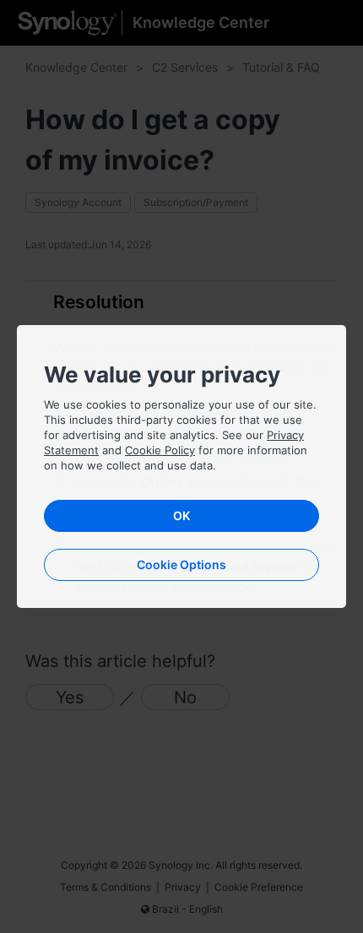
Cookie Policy (160, 450)
